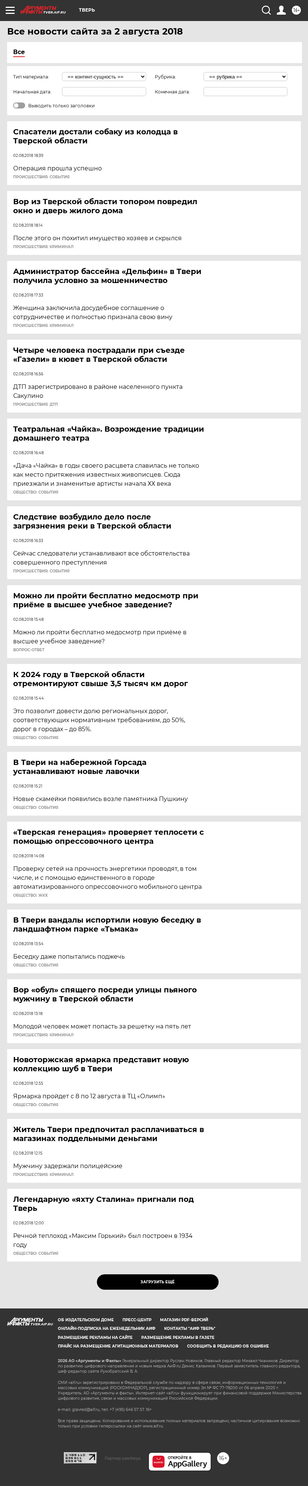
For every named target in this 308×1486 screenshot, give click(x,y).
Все (19, 52)
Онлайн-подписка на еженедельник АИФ (107, 1328)
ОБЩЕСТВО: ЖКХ (30, 895)
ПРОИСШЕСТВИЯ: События (41, 177)
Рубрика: (165, 77)
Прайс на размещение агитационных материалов (118, 1346)
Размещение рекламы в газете (177, 1337)
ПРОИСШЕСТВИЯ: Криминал (43, 247)
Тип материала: (31, 77)
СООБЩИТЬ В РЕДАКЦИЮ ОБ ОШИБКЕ (228, 1346)
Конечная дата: (172, 92)
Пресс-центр (136, 1319)
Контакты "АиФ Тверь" (189, 1328)
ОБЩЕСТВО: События (35, 492)
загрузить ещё (157, 1282)
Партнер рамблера (122, 1458)
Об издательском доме (86, 1319)
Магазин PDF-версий (184, 1319)
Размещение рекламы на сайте (95, 1337)
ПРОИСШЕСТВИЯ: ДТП (35, 405)
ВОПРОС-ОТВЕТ (28, 650)
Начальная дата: (32, 92)
